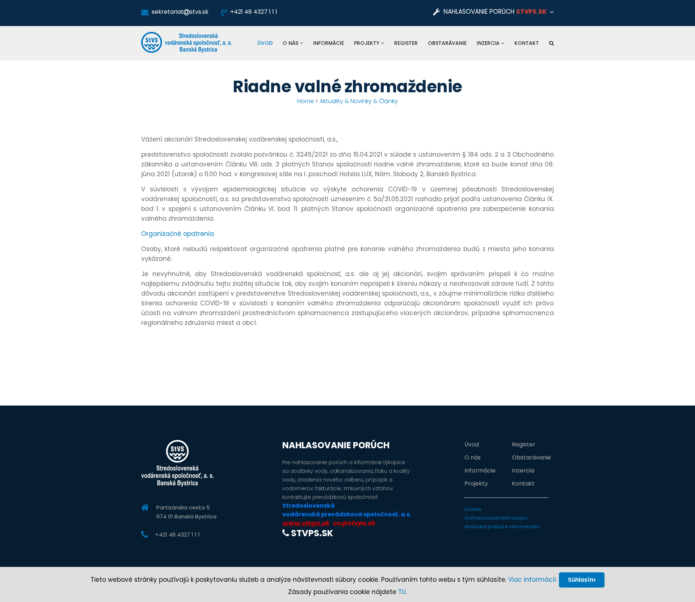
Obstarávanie (447, 43)
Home (305, 101)
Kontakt (526, 43)
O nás (291, 43)
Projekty (367, 43)
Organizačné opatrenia (177, 233)
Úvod (265, 43)
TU (402, 592)
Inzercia (489, 43)
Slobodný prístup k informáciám (502, 526)
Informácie (328, 43)
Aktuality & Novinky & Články (359, 101)
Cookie (472, 509)
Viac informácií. (532, 579)
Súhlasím (581, 580)
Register (406, 43)
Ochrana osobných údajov (495, 517)
